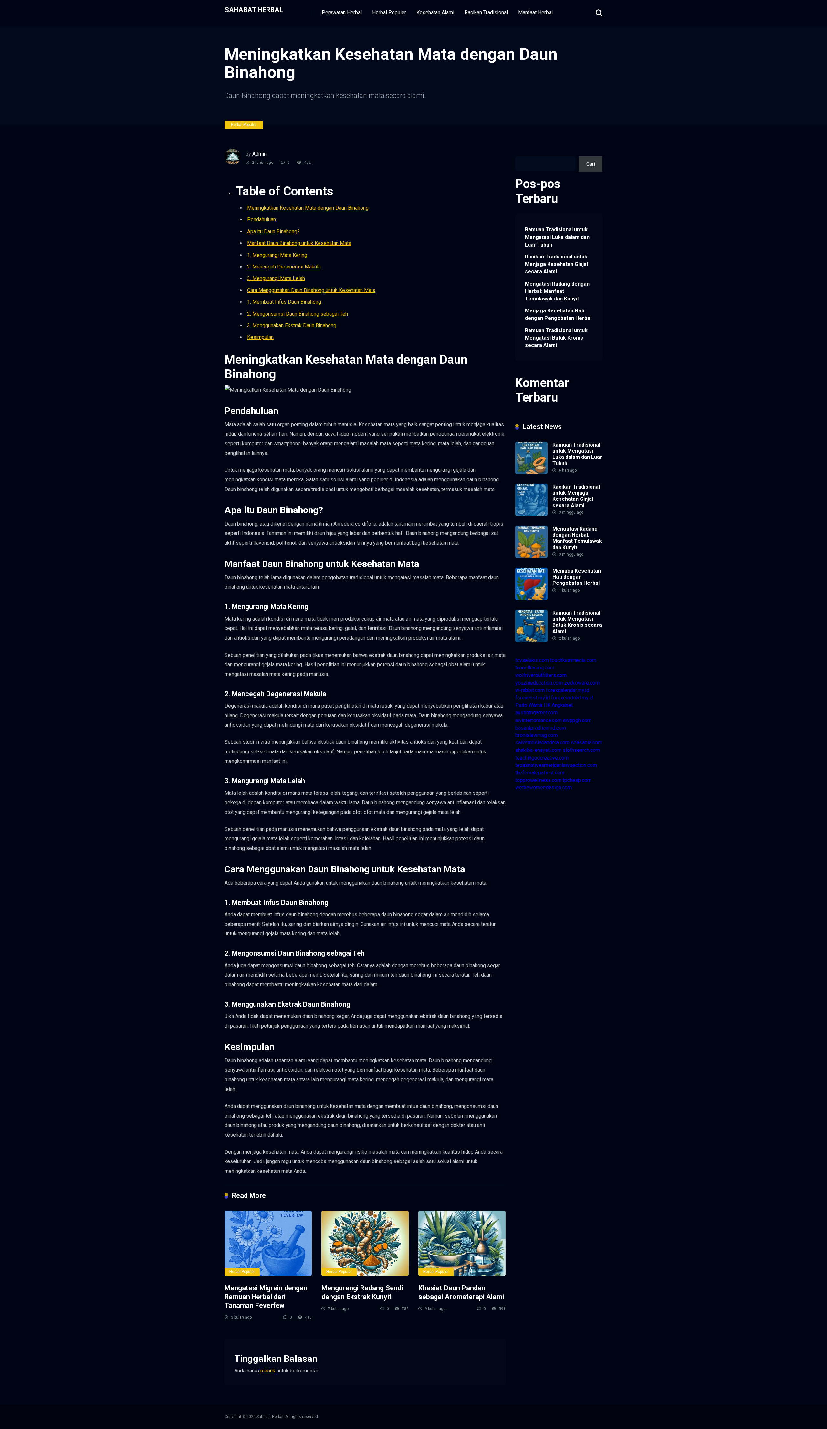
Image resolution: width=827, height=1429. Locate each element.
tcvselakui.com (532, 660)
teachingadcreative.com (542, 758)
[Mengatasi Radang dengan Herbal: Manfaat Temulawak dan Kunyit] (531, 556)
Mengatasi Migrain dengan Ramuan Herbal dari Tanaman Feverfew (266, 1296)
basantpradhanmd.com (540, 728)
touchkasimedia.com (573, 660)
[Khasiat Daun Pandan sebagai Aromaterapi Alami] (462, 1243)
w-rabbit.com (530, 690)
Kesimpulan (260, 337)
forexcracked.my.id (572, 698)
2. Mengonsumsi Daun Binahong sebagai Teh (297, 314)
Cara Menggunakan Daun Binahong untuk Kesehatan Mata (311, 290)
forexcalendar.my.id (567, 690)
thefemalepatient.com (539, 773)
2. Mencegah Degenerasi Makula (284, 267)
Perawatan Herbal (342, 12)
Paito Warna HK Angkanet (544, 705)
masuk (267, 1371)
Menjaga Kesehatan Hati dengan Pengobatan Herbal (558, 314)
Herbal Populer (389, 12)
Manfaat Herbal (535, 12)
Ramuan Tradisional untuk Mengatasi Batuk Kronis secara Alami (556, 337)
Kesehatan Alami (435, 12)
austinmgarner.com (536, 712)
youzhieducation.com (539, 683)
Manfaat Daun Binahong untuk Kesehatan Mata (299, 243)
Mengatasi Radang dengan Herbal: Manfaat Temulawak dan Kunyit (557, 291)
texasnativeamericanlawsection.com (556, 765)
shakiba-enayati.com (538, 750)
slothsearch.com (581, 750)
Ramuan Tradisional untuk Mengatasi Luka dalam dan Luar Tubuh (557, 236)
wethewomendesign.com (543, 787)
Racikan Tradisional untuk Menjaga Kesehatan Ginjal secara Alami (556, 264)
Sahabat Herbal (254, 9)
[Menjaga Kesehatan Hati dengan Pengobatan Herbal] (531, 598)
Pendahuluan (261, 219)
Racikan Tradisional (486, 12)
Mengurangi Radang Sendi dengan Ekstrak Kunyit (362, 1292)
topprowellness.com (538, 780)
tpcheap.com (577, 780)
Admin (259, 154)
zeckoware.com (582, 683)
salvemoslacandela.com (542, 743)
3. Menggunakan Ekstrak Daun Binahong (291, 325)
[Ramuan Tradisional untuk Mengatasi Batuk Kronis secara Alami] (531, 640)
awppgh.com (577, 720)
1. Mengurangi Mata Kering (277, 255)
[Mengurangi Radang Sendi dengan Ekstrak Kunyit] (365, 1243)
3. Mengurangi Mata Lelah (276, 278)
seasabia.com (586, 743)
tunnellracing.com (534, 668)
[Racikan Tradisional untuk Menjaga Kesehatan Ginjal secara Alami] (531, 514)
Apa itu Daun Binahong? (273, 231)
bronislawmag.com (536, 735)
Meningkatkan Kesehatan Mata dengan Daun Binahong (308, 208)
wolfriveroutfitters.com (541, 675)
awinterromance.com (538, 720)
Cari (519, 152)
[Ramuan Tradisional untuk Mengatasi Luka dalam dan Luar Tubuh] (531, 472)
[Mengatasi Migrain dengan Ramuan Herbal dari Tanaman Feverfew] (268, 1243)
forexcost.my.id (532, 698)
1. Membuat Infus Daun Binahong (284, 302)
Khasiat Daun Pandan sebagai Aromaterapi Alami (461, 1292)
